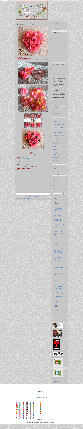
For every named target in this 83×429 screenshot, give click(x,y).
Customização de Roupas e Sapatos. (58, 119)
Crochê (54, 116)
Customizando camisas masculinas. (57, 257)
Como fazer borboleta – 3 (58, 216)
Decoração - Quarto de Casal (57, 127)
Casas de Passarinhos (56, 113)
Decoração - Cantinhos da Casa (57, 124)
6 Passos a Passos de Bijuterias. (59, 268)
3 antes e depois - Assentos (58, 272)
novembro (56, 204)
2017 (54, 198)
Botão (55, 266)
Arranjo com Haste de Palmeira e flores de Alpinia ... (59, 270)
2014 (54, 202)
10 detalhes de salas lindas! (58, 223)
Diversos (54, 141)
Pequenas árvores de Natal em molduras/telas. (59, 284)
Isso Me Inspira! (55, 154)
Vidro (53, 188)
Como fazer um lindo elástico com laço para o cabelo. (58, 264)
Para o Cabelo (55, 171)
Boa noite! (55, 245)
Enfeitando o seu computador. (58, 253)
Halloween (54, 152)
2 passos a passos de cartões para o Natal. (58, 241)
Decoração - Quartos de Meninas (58, 130)
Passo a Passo (28, 158)
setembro (56, 302)
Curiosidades (55, 118)
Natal (53, 165)
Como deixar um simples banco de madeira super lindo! (59, 299)
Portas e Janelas (55, 179)
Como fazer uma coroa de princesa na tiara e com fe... (59, 262)
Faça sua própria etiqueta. (58, 296)
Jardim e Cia (54, 155)
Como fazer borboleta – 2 (58, 215)
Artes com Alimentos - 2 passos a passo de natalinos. (59, 239)
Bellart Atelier (56, 23)
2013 (54, 314)
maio (55, 307)
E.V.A (53, 144)
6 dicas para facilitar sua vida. (58, 275)
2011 (54, 317)
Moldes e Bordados (56, 163)
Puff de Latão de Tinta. (57, 292)
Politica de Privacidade (56, 381)
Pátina (54, 176)
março (56, 310)
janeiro (56, 313)
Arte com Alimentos (56, 107)
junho (55, 306)
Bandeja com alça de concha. (58, 297)
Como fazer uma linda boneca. (59, 267)
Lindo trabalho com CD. (58, 210)
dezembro (56, 203)
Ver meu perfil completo (56, 24)
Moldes (54, 162)
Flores (54, 151)
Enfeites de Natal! (57, 244)
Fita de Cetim (55, 149)
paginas (54, 166)
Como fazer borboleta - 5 (58, 219)
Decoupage (54, 138)
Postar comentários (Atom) (34, 196)
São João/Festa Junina (56, 182)
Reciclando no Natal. (57, 280)
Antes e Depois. (55, 104)
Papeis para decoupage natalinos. (58, 209)
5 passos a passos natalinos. (58, 243)
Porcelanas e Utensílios (56, 177)
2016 (54, 199)
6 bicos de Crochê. (57, 259)
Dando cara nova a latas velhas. (59, 289)
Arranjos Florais (23, 158)
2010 (54, 318)
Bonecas (54, 110)
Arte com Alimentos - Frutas (58, 260)
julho (55, 305)
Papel (53, 168)
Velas (53, 185)
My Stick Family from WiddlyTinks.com (41, 397)
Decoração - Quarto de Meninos (57, 129)
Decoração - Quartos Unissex (57, 132)
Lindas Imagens (55, 157)
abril (55, 309)
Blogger (54, 422)
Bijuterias (54, 108)
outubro (56, 301)
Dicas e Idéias (55, 140)
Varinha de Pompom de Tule (58, 293)
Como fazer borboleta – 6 (58, 220)
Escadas (54, 146)
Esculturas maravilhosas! (58, 252)
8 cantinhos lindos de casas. (58, 227)
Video (53, 187)
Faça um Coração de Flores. (58, 288)
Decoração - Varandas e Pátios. (59, 224)
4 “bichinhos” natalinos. (57, 281)
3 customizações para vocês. (58, 233)
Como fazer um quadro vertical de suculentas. (59, 277)
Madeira (54, 160)
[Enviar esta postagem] (29, 157)
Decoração (54, 121)
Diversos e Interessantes (56, 143)
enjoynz (47, 422)
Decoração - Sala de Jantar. (57, 135)
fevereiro (56, 311)
